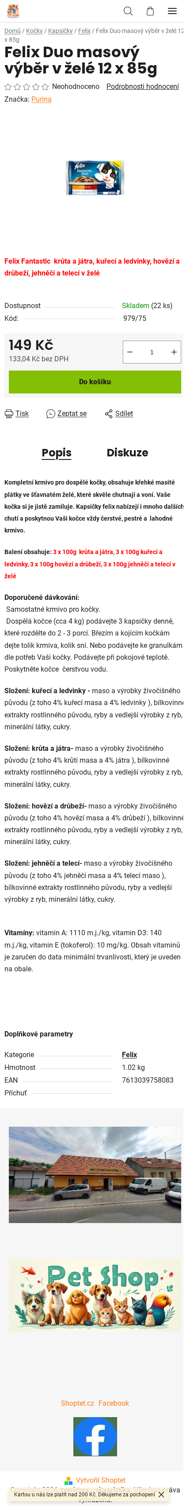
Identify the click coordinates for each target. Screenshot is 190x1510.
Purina (41, 99)
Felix (129, 1055)
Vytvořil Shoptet (100, 1480)
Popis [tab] (57, 452)
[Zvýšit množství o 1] (174, 352)
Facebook (114, 1403)
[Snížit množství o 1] (130, 352)
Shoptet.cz (77, 1403)
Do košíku (95, 382)
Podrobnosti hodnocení (142, 86)
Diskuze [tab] (127, 452)
